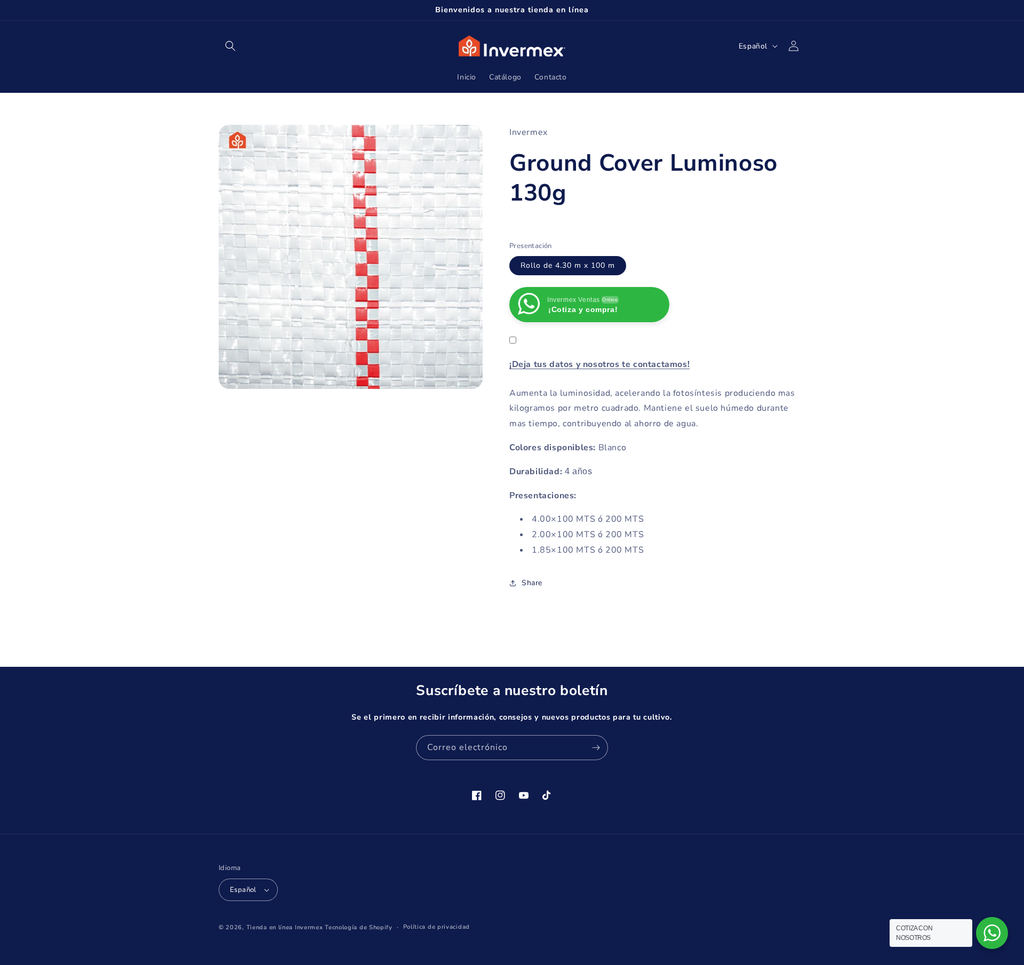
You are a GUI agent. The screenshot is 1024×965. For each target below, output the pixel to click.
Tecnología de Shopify (359, 927)
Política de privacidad (436, 927)
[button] (230, 46)
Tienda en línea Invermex (284, 927)
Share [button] (532, 583)
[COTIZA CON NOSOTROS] (992, 933)
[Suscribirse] (595, 747)
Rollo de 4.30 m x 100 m (568, 265)
